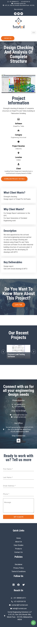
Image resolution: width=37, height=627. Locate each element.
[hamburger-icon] (33, 32)
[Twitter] (21, 13)
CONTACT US (7, 38)
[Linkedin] (15, 13)
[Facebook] (18, 13)
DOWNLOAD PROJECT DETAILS (14, 179)
